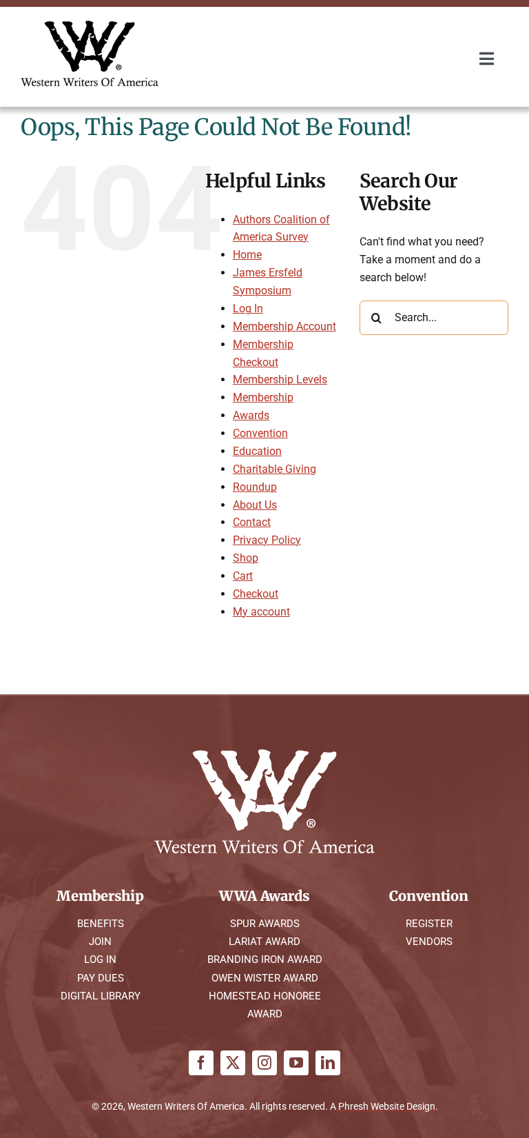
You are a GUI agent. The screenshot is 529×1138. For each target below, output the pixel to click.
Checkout (255, 593)
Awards (251, 415)
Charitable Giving (274, 469)
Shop (245, 558)
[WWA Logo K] (89, 25)
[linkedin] (327, 1062)
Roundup (255, 487)
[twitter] (232, 1062)
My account (261, 611)
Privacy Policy (267, 540)
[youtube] (296, 1062)
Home (247, 254)
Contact (252, 522)
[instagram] (264, 1062)
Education (257, 451)
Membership (263, 397)
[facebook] (201, 1062)
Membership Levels (280, 379)
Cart (243, 575)
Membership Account (284, 326)
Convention (260, 433)
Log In (248, 308)
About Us (255, 504)
